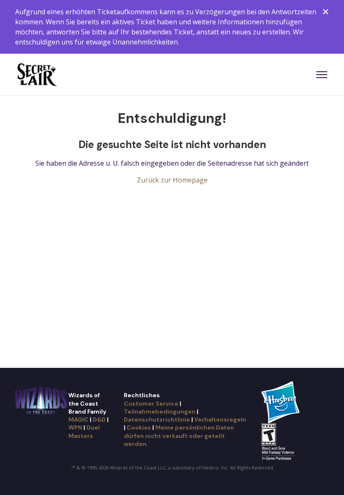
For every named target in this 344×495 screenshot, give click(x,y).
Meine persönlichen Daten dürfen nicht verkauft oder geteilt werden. (179, 436)
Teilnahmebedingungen (159, 411)
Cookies (139, 427)
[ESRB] (279, 441)
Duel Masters (84, 431)
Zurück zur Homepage (172, 180)
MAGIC (78, 419)
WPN (75, 427)
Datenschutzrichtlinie (157, 419)
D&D (99, 419)
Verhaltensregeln (220, 419)
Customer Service (151, 403)
